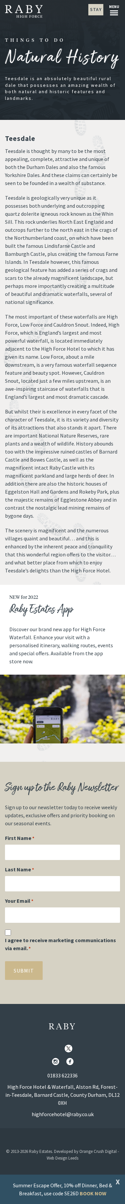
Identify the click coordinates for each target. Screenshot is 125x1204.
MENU (114, 6)
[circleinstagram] (57, 1062)
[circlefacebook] (71, 1062)
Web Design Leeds (62, 1158)
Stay (96, 9)
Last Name (19, 869)
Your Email (19, 900)
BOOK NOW (93, 1193)
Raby (62, 1027)
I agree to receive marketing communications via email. (60, 944)
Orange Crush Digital (98, 1151)
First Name (19, 838)
